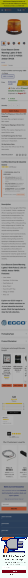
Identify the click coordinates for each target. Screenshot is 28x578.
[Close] (26, 539)
